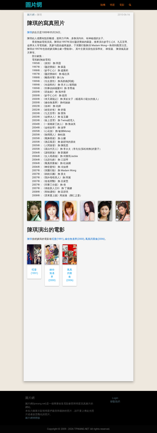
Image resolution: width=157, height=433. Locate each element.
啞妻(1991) (58, 239)
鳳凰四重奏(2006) (95, 239)
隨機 (102, 5)
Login (115, 398)
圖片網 (30, 14)
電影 (121, 5)
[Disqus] (78, 333)
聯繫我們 (115, 401)
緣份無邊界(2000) (74, 239)
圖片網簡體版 (32, 418)
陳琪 (29, 32)
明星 (112, 5)
